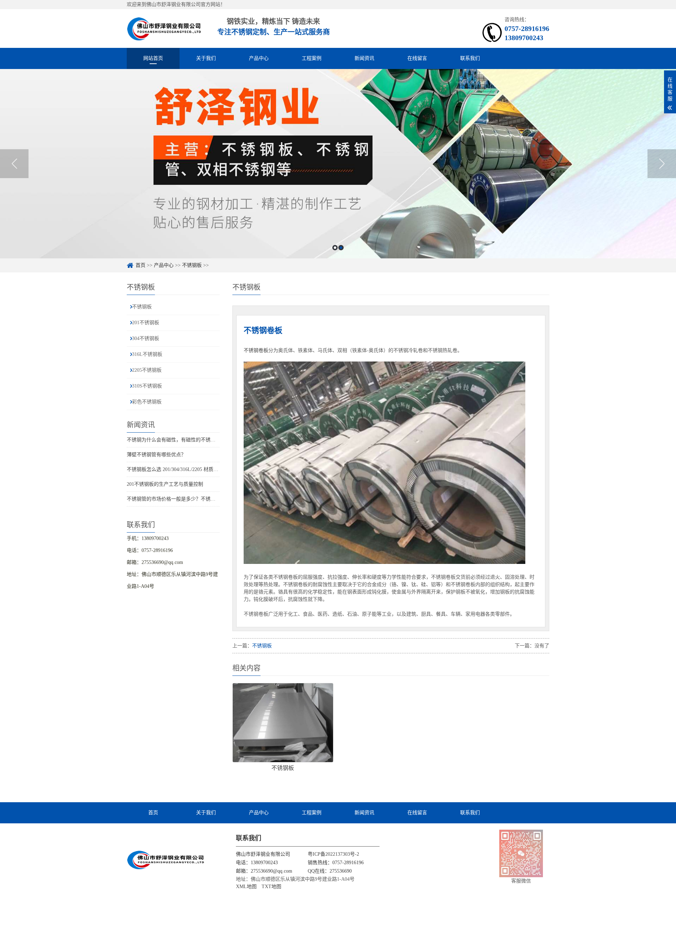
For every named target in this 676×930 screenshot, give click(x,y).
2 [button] (341, 247)
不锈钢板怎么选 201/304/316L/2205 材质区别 (175, 469)
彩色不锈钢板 (147, 401)
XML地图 (246, 886)
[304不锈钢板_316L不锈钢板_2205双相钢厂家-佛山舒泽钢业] (164, 28)
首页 (140, 265)
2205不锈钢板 (147, 370)
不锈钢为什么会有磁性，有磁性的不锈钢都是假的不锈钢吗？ (193, 439)
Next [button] (661, 163)
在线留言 (417, 58)
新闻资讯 (364, 58)
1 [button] (335, 247)
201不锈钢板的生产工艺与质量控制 (165, 484)
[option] (338, 163)
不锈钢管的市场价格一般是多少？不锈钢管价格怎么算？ (188, 499)
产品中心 (259, 58)
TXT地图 (271, 886)
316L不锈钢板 (147, 354)
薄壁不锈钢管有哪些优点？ (156, 454)
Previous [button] (14, 163)
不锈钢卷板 (256, 350)
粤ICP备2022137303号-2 (333, 854)
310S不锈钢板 (147, 386)
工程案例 (311, 58)
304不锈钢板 (145, 338)
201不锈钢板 (145, 322)
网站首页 (153, 58)
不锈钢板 (192, 265)
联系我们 (470, 58)
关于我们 (206, 58)
